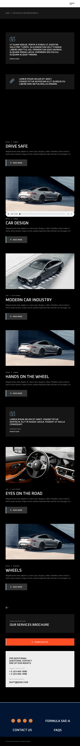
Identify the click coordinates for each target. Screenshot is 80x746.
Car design (17, 223)
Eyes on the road (24, 494)
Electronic (16, 295)
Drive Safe (17, 146)
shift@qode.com (18, 682)
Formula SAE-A (57, 721)
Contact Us (22, 730)
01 (14, 607)
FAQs (58, 730)
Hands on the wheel (27, 377)
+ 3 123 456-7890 (18, 671)
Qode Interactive (14, 741)
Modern (16, 566)
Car (7, 295)
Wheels (14, 570)
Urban (15, 142)
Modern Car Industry (29, 300)
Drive (8, 142)
